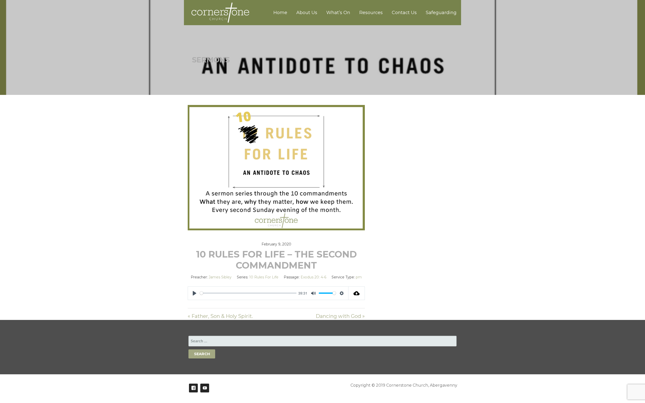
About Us (306, 12)
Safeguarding (441, 12)
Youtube (204, 388)
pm (359, 277)
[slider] (248, 293)
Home (280, 12)
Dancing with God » (340, 316)
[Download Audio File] (356, 293)
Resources (371, 12)
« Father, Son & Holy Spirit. (220, 316)
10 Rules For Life (263, 277)
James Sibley (220, 277)
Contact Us (404, 12)
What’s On (338, 12)
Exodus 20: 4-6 (313, 277)
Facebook (193, 388)
